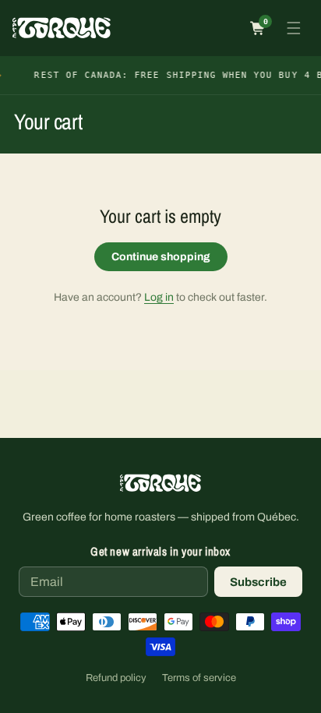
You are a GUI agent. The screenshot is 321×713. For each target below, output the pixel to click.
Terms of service (199, 677)
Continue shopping (160, 257)
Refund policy (116, 677)
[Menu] (294, 28)
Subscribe (258, 582)
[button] (258, 28)
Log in (159, 297)
